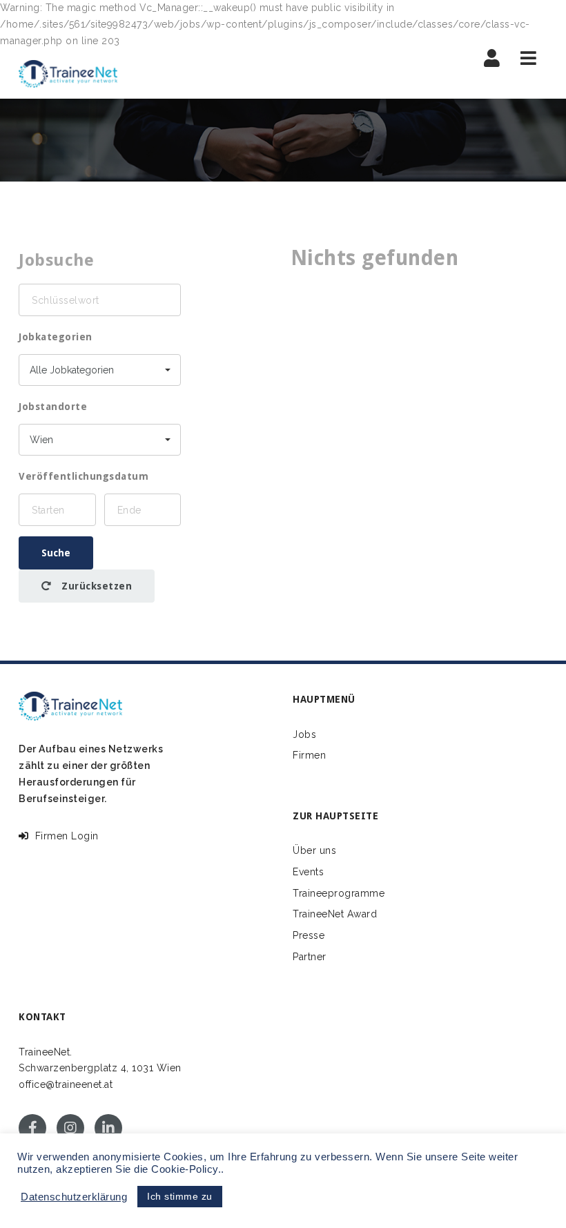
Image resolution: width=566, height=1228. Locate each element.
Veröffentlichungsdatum (83, 476)
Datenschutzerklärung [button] (74, 1196)
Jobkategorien (55, 336)
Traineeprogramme (338, 893)
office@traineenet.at (66, 1084)
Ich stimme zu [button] (180, 1196)
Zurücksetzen (96, 586)
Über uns (314, 850)
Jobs (304, 734)
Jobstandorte (53, 406)
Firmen (309, 755)
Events (308, 871)
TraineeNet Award (335, 913)
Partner (309, 956)
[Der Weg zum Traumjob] (68, 73)
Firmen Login (64, 835)
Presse (308, 935)
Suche (55, 552)
